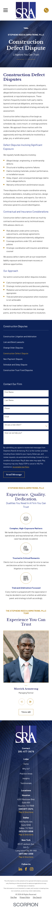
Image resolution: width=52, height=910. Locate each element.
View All (26, 712)
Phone (7, 408)
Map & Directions (26, 812)
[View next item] (30, 702)
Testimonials (26, 783)
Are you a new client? (13, 425)
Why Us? (26, 768)
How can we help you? (13, 433)
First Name (9, 392)
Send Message (14, 474)
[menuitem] (26, 336)
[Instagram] (31, 869)
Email (7, 417)
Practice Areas (26, 773)
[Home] (26, 10)
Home (26, 764)
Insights (26, 778)
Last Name (9, 400)
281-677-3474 (26, 751)
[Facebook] (26, 869)
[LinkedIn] (20, 869)
